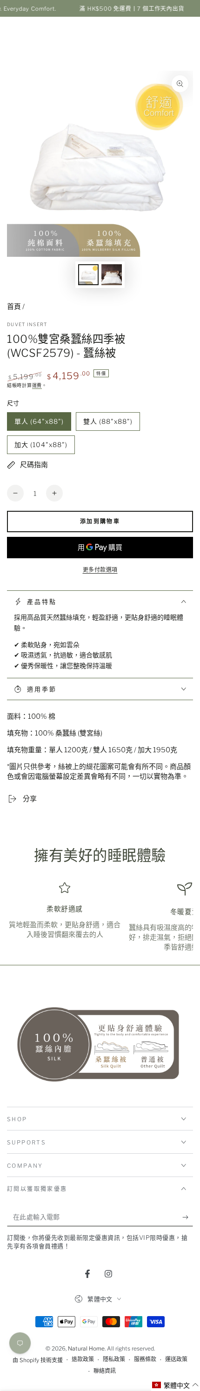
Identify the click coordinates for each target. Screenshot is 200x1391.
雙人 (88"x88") (108, 424)
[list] (100, 917)
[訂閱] (187, 1217)
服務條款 (145, 1359)
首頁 (14, 306)
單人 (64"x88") (39, 424)
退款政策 (83, 1359)
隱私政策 (114, 1359)
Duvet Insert (27, 324)
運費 (37, 385)
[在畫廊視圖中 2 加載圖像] (111, 274)
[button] (175, 1385)
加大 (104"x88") (40, 447)
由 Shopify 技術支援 (38, 1360)
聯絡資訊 (104, 1370)
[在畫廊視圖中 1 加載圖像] (88, 274)
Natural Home (86, 1348)
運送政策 (176, 1359)
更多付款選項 (100, 569)
